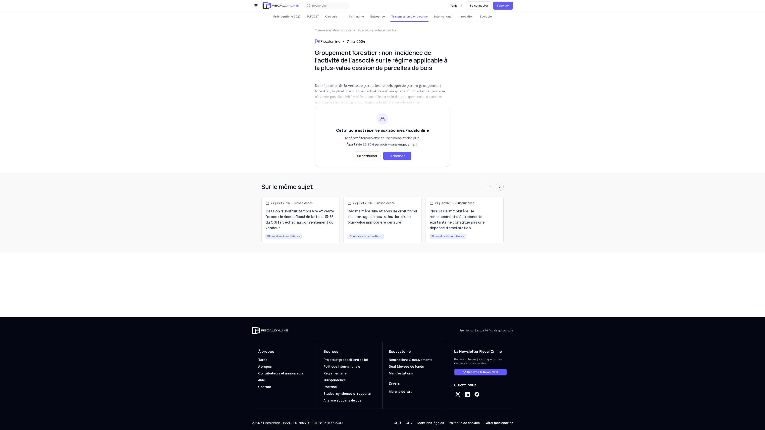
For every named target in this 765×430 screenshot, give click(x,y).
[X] (457, 394)
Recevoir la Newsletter (482, 372)
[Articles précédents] (490, 187)
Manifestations (401, 373)
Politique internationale (342, 366)
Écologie (486, 16)
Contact (264, 387)
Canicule (331, 16)
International (443, 16)
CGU (397, 423)
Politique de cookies (464, 423)
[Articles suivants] (500, 187)
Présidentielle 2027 (287, 16)
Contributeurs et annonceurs (281, 373)
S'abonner (503, 5)
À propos (265, 366)
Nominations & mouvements (411, 360)
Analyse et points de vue (342, 400)
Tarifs (454, 5)
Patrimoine (356, 16)
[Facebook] (477, 394)
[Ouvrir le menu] (256, 5)
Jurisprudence (335, 380)
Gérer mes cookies (498, 423)
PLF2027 (313, 16)
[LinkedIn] (467, 394)
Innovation (466, 16)
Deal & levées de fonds (406, 366)
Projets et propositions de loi (346, 360)
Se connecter (479, 5)
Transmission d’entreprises (333, 30)
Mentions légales (430, 423)
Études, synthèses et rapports (347, 393)
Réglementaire (335, 373)
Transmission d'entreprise (409, 16)
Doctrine (330, 387)
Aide (261, 380)
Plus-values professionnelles (377, 30)
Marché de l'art (400, 391)
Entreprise (377, 16)
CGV (409, 423)
